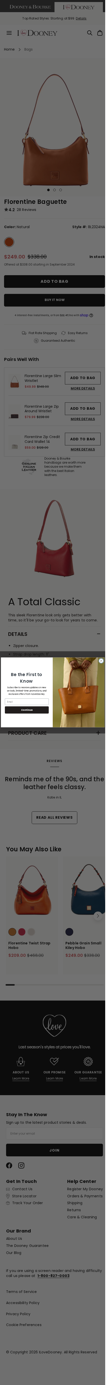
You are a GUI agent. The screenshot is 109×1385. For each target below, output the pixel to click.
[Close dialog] (101, 661)
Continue (26, 710)
